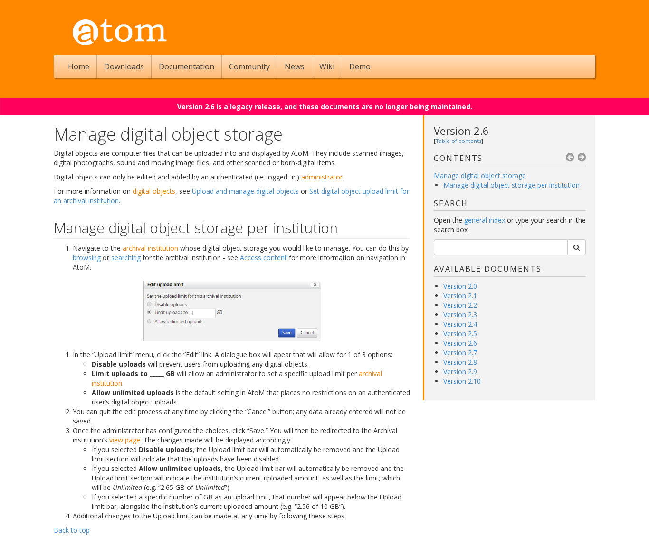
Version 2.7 (460, 352)
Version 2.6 (461, 130)
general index (484, 220)
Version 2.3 (460, 314)
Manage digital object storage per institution (511, 184)
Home (78, 66)
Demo (360, 66)
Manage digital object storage (480, 175)
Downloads (124, 66)
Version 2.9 (460, 371)
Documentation (186, 66)
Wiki (326, 66)
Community (249, 66)
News (295, 66)
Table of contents (458, 140)
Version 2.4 (460, 324)
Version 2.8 (460, 362)
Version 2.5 (460, 333)
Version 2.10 (462, 381)
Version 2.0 (460, 286)
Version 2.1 (460, 295)
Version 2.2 (460, 305)
